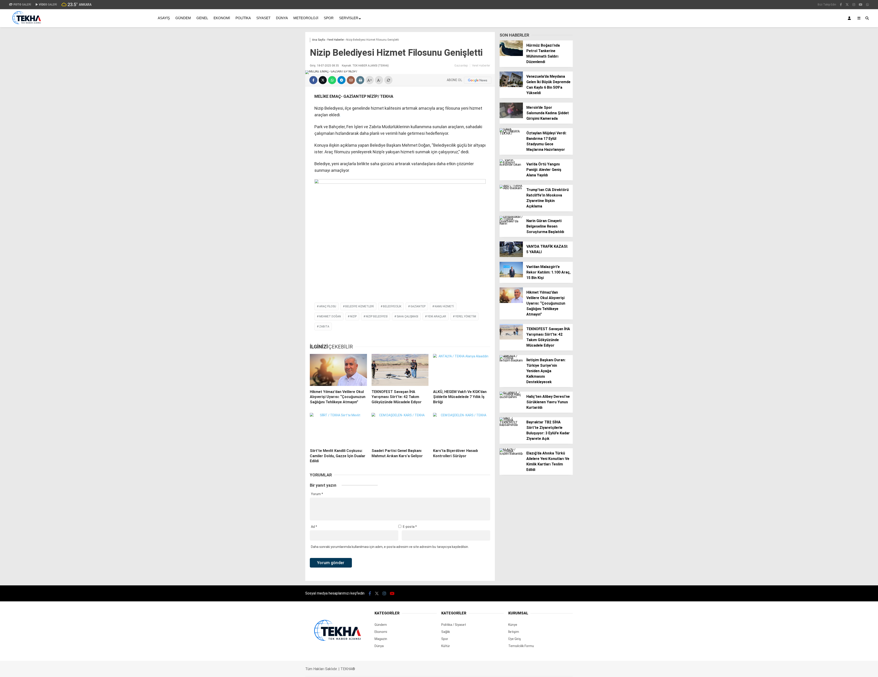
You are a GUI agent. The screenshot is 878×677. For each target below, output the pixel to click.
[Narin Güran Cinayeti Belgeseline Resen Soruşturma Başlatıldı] (511, 223)
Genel (202, 18)
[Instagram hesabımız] (853, 4)
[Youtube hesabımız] (860, 4)
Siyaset (263, 18)
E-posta (410, 526)
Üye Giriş (514, 639)
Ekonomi (222, 18)
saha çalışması (407, 316)
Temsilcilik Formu (521, 646)
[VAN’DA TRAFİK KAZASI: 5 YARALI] (511, 256)
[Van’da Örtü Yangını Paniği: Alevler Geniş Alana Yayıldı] (511, 164)
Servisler (348, 18)
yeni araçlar (436, 316)
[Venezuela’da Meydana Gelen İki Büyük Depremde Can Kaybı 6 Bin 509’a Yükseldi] (511, 86)
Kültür (445, 646)
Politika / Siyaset (453, 625)
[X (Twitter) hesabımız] (847, 4)
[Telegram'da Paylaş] (341, 80)
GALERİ (22, 4)
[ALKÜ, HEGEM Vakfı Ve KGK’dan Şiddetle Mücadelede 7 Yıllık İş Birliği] (461, 370)
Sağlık (445, 632)
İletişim (513, 632)
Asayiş (164, 18)
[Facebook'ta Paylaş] (313, 80)
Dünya (282, 18)
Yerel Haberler (481, 65)
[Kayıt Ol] (850, 18)
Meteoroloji (305, 18)
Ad (314, 526)
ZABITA (324, 326)
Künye (512, 625)
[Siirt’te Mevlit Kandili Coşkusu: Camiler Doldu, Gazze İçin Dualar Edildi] (338, 429)
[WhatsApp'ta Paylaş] (332, 80)
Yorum (317, 494)
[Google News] (477, 80)
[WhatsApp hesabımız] (867, 4)
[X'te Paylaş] (323, 80)
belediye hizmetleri (359, 306)
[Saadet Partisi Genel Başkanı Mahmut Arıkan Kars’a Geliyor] (400, 429)
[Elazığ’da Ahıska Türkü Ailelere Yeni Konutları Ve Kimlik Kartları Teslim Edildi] (511, 453)
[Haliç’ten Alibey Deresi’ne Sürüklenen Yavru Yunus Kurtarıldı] (511, 397)
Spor (329, 18)
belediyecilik (392, 306)
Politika (243, 18)
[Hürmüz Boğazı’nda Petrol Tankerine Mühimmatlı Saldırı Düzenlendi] (511, 55)
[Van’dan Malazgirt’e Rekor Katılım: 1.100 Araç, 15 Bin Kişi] (511, 276)
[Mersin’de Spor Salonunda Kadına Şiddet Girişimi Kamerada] (511, 117)
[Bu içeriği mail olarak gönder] (351, 80)
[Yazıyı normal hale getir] (388, 80)
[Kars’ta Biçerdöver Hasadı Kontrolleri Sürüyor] (461, 429)
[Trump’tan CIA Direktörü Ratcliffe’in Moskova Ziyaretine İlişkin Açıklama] (511, 188)
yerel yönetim (465, 316)
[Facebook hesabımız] (841, 4)
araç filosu (327, 306)
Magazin (381, 639)
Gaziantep (461, 65)
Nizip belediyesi (377, 316)
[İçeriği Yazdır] (360, 80)
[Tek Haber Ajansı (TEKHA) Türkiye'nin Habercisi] (26, 26)
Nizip (353, 316)
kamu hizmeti (444, 306)
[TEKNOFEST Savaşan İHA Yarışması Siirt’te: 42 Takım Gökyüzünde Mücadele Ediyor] (400, 370)
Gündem (183, 18)
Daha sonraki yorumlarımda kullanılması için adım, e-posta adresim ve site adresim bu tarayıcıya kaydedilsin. (390, 547)
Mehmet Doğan (330, 316)
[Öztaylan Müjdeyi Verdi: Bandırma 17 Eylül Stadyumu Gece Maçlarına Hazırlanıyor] (511, 133)
